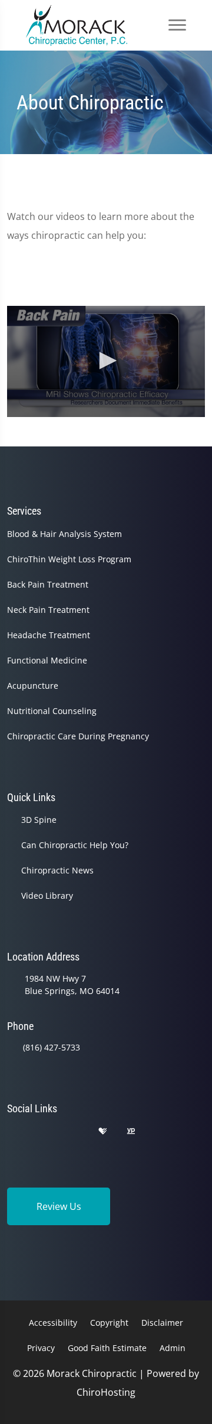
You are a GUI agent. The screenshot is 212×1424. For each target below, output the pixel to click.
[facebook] (43, 1131)
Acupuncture (32, 685)
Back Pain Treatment (47, 584)
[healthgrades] (102, 1131)
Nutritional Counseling (52, 710)
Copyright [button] (109, 1322)
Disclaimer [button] (162, 1322)
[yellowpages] (131, 1131)
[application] (106, 361)
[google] (12, 1131)
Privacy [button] (41, 1347)
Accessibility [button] (53, 1322)
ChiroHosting (106, 1392)
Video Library (47, 895)
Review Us (59, 1206)
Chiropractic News (57, 870)
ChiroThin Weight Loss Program (69, 559)
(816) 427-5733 (51, 1047)
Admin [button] (173, 1347)
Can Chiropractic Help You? (74, 845)
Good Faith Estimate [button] (107, 1347)
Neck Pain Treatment (48, 609)
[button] (106, 360)
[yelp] (73, 1131)
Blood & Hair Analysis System (64, 533)
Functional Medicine (47, 660)
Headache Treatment (48, 635)
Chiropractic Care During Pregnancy (78, 736)
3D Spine (39, 819)
